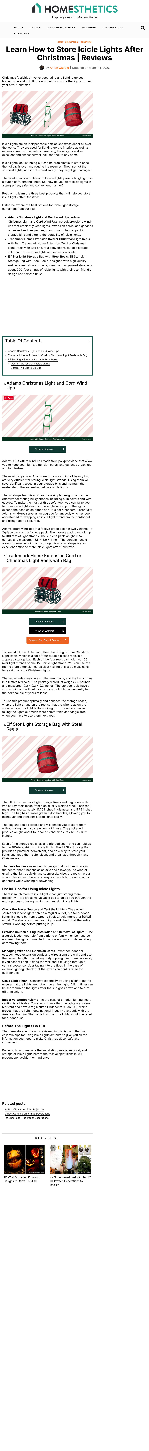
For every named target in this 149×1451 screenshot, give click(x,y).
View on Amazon (44, 449)
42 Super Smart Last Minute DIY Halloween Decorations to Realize (70, 1181)
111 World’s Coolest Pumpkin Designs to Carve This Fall (21, 1179)
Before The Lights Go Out (26, 367)
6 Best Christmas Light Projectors (24, 1109)
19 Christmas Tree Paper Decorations (27, 1117)
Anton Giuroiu (59, 67)
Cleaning (89, 28)
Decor (18, 28)
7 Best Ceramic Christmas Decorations (27, 1113)
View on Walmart (44, 630)
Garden (35, 28)
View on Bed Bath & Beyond (44, 640)
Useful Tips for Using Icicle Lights (30, 363)
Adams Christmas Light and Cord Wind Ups (33, 351)
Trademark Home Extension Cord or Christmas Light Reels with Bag (47, 355)
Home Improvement (62, 28)
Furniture (21, 33)
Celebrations (113, 28)
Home (60, 42)
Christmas (86, 42)
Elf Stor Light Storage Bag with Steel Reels (33, 359)
